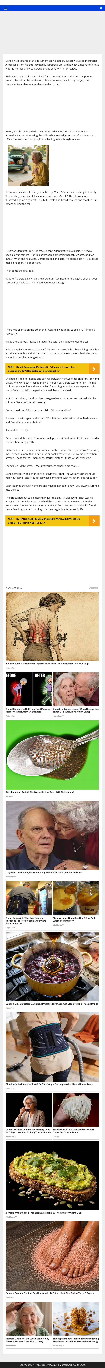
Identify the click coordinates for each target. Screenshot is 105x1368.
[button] (6, 8)
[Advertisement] (52, 34)
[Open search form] (101, 8)
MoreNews (65, 1364)
